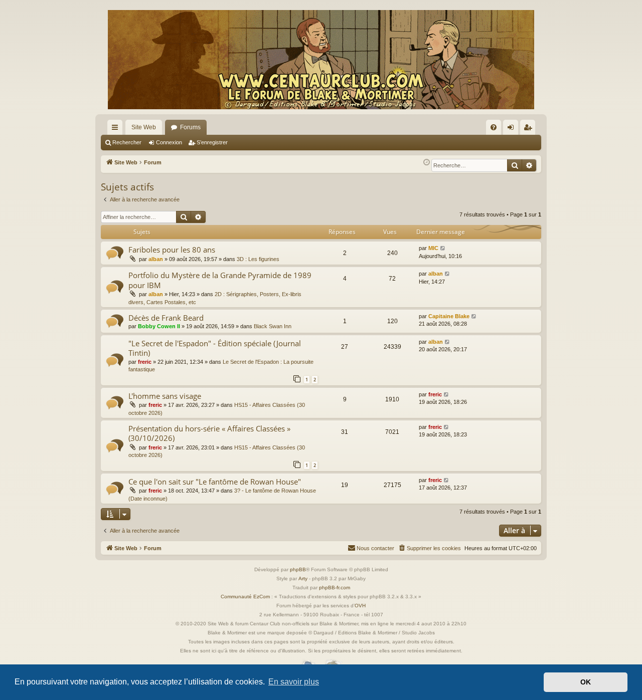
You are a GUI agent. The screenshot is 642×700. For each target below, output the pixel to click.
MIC (433, 248)
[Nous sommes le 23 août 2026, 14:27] (426, 162)
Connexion (169, 142)
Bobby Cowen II (159, 326)
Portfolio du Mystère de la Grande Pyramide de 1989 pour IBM (219, 280)
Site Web (143, 127)
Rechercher (126, 142)
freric (144, 362)
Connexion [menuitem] (512, 129)
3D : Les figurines (258, 259)
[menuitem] (493, 127)
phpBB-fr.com (334, 587)
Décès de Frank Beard (166, 318)
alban (155, 259)
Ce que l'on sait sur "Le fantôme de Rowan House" (214, 482)
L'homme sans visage (164, 396)
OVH (360, 605)
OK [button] (585, 682)
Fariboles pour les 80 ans (171, 250)
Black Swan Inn (272, 326)
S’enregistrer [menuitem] (529, 129)
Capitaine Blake (448, 316)
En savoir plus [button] (293, 681)
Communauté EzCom (245, 596)
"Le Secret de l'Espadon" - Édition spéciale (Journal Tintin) (214, 348)
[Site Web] (321, 59)
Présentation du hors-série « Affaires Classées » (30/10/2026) (209, 433)
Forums (190, 127)
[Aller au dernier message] (443, 248)
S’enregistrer (212, 142)
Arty (302, 578)
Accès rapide (116, 129)
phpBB (298, 569)
